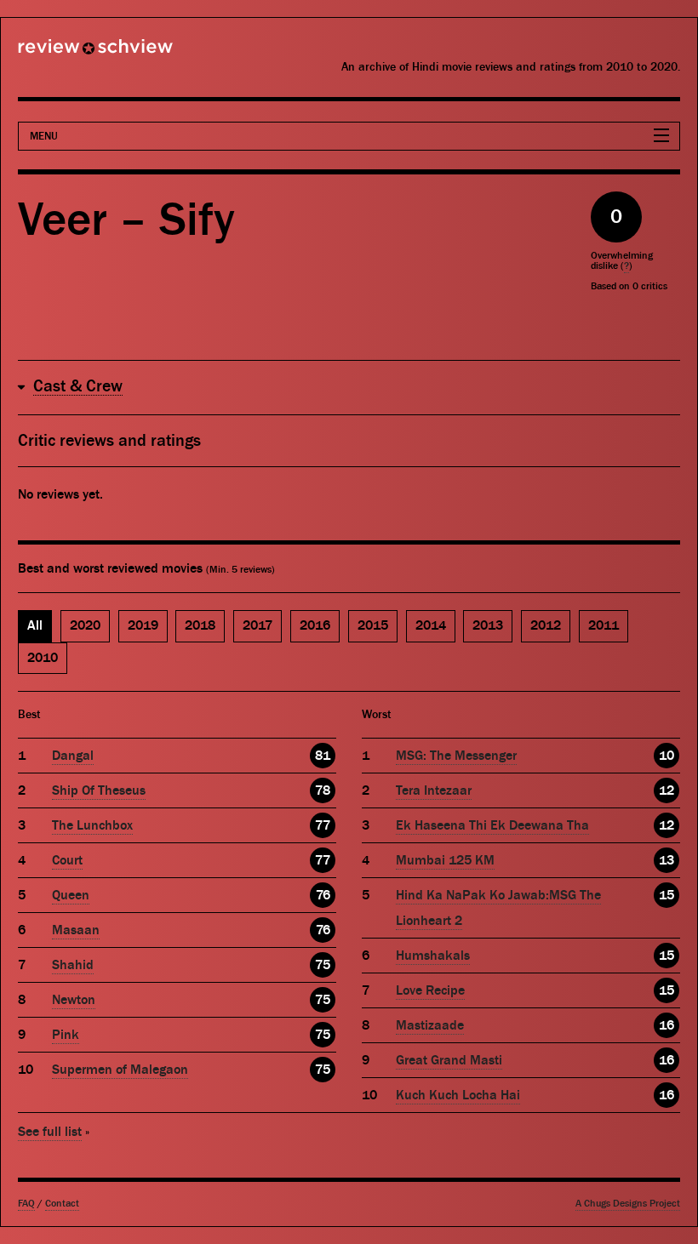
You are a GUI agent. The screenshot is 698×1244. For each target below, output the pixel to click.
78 (322, 790)
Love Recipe (430, 990)
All (35, 625)
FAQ (26, 1203)
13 (666, 860)
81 (322, 755)
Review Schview (66, 53)
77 (322, 825)
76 (323, 895)
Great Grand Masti (449, 1060)
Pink (65, 1034)
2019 (143, 625)
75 (322, 964)
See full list (50, 1131)
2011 (603, 625)
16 (666, 1025)
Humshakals (433, 955)
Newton (73, 999)
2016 (315, 625)
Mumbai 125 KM (445, 860)
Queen (70, 895)
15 (666, 895)
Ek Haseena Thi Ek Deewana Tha (492, 825)
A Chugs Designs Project (627, 1203)
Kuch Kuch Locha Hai (458, 1095)
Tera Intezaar (434, 790)
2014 (430, 625)
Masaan (76, 930)
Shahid (73, 964)
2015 (373, 625)
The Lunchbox (92, 825)
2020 (85, 625)
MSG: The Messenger (456, 755)
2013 (487, 625)
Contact (62, 1203)
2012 (545, 625)
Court (67, 860)
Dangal (73, 755)
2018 (200, 625)
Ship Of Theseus (99, 790)
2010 (42, 657)
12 (666, 790)
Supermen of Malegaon (120, 1069)
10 (666, 755)
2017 (257, 625)
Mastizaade (430, 1025)
